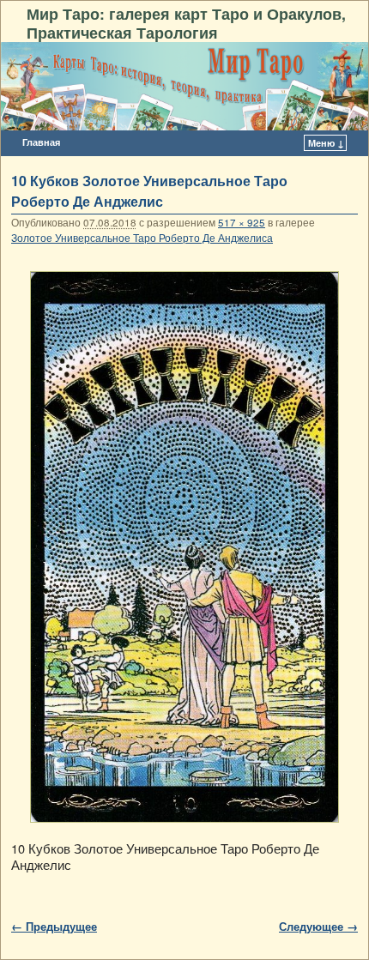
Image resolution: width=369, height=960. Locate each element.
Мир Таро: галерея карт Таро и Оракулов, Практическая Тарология (186, 23)
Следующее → (318, 926)
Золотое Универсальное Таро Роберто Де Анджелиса (142, 238)
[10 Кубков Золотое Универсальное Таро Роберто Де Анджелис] (184, 547)
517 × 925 (241, 222)
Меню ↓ (326, 142)
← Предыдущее (54, 926)
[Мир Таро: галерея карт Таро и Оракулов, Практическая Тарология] (184, 86)
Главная (41, 142)
